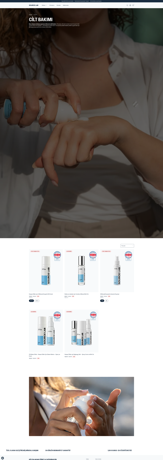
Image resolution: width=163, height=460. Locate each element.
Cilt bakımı (51, 5)
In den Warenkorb (46, 307)
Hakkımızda (65, 5)
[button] (44, 5)
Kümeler (59, 5)
